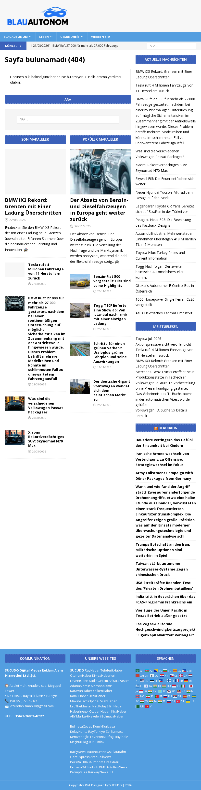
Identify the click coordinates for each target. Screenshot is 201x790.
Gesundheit (70, 37)
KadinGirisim (98, 680)
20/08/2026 (39, 418)
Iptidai (94, 701)
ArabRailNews (100, 757)
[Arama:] (171, 45)
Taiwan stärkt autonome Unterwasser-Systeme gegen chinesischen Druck (162, 569)
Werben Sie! (100, 37)
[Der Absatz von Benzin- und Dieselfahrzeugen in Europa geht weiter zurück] (100, 171)
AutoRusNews (116, 767)
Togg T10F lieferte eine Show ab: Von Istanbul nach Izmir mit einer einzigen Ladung (110, 314)
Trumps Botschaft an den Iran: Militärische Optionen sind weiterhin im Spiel (163, 550)
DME (102, 767)
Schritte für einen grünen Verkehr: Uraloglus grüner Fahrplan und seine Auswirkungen (110, 352)
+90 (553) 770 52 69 (23, 701)
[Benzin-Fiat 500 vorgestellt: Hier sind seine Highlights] (80, 281)
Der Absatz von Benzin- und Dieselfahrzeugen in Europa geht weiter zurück (99, 209)
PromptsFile (79, 772)
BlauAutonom (16, 37)
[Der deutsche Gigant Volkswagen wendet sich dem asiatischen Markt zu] (80, 386)
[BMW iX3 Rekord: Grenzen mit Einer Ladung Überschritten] (35, 171)
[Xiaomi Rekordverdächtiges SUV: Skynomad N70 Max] (15, 437)
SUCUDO (77, 670)
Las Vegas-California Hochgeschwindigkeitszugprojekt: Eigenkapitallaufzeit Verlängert (166, 629)
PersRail (76, 762)
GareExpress (80, 757)
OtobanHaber (99, 711)
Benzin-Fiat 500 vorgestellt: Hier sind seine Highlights (112, 281)
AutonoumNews (99, 751)
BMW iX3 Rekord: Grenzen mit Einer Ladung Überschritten (33, 206)
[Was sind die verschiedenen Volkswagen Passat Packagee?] (15, 403)
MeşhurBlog (79, 742)
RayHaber (92, 670)
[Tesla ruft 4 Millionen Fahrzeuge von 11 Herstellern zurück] (15, 270)
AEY (72, 716)
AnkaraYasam (119, 680)
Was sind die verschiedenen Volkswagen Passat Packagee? (45, 405)
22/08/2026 (17, 220)
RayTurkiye (96, 731)
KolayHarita (79, 731)
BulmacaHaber (112, 716)
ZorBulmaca (115, 731)
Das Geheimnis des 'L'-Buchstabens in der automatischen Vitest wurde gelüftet (164, 399)
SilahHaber (108, 701)
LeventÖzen (79, 680)
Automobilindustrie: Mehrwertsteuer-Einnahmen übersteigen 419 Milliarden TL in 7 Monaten (166, 239)
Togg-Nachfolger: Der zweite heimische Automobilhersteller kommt (160, 272)
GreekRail (111, 762)
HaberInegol (79, 711)
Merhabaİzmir (101, 686)
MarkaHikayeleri (88, 716)
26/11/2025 (83, 226)
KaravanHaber (81, 690)
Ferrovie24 (78, 767)
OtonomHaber (80, 675)
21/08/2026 (39, 384)
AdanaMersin (80, 686)
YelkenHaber (102, 690)
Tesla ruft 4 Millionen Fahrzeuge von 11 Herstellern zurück (46, 271)
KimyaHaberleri (103, 675)
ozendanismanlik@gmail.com (32, 706)
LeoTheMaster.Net (84, 706)
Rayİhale (121, 736)
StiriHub (92, 767)
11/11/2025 (104, 367)
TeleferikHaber (111, 670)
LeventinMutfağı (102, 736)
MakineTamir (79, 701)
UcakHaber (97, 696)
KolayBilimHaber (110, 706)
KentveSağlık (79, 736)
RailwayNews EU (100, 772)
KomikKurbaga (104, 726)
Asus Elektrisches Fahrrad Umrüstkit (164, 313)
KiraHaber (118, 711)
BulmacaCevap (81, 726)
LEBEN (44, 37)
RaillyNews (78, 751)
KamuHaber (79, 696)
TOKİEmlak (96, 742)
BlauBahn (168, 427)
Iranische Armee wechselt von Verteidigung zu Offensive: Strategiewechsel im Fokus (162, 459)
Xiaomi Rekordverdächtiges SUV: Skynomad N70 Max (46, 439)
